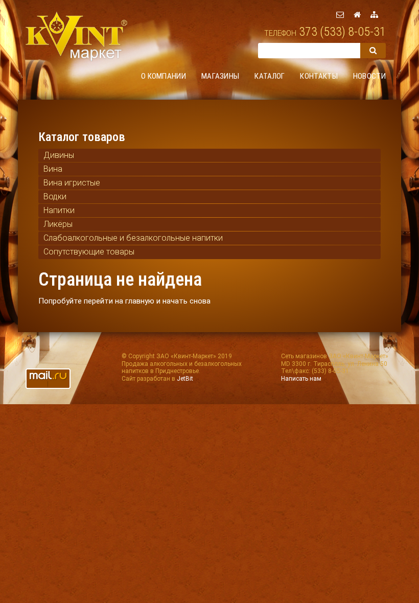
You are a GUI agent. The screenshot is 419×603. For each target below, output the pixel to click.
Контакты (318, 76)
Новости (369, 76)
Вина (52, 169)
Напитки (59, 210)
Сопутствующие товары (88, 252)
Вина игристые (71, 183)
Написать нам (301, 378)
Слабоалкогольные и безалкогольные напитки (133, 238)
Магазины (220, 76)
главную (139, 301)
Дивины (58, 155)
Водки (54, 196)
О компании (163, 76)
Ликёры (58, 224)
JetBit (185, 378)
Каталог (269, 76)
